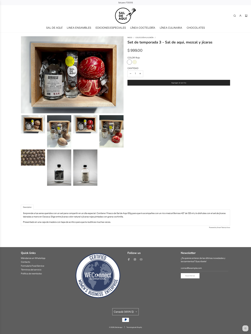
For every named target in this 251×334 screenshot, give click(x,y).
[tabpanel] (125, 218)
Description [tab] (27, 207)
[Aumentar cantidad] (140, 74)
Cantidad (132, 68)
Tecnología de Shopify (134, 327)
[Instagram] (135, 259)
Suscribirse (190, 276)
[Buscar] (235, 16)
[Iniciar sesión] (240, 16)
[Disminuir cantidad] (130, 74)
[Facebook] (129, 259)
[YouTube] (141, 259)
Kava (228, 227)
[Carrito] (246, 16)
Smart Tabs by (222, 227)
